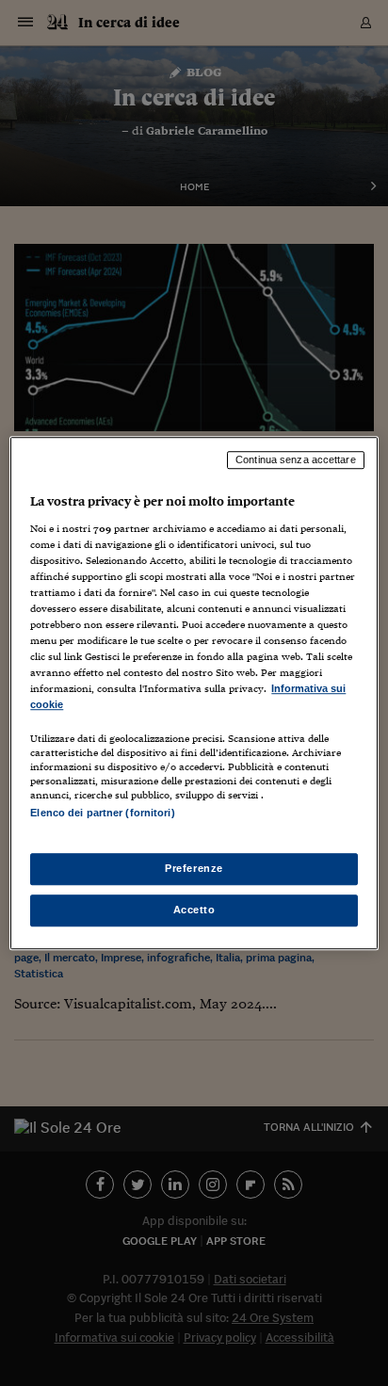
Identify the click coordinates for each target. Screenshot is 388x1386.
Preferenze (194, 868)
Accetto (194, 909)
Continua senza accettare (295, 459)
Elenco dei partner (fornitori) (102, 813)
